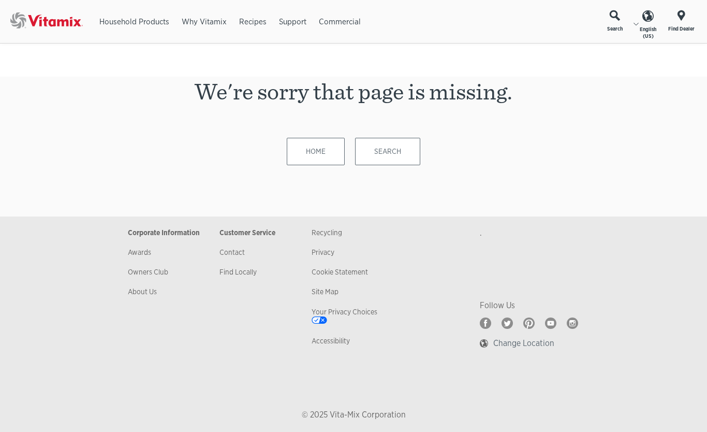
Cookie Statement (340, 272)
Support (292, 21)
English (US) (648, 32)
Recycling (327, 232)
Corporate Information (164, 232)
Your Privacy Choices (344, 311)
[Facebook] (485, 323)
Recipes (253, 21)
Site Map (325, 291)
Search (615, 28)
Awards (139, 252)
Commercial (340, 21)
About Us (142, 291)
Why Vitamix (204, 21)
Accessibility (331, 340)
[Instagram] (572, 323)
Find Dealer (681, 28)
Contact (232, 252)
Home (316, 151)
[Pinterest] (529, 323)
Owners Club (148, 272)
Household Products (134, 21)
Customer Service (247, 232)
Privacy (323, 252)
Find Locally (238, 272)
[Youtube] (550, 323)
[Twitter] (507, 323)
